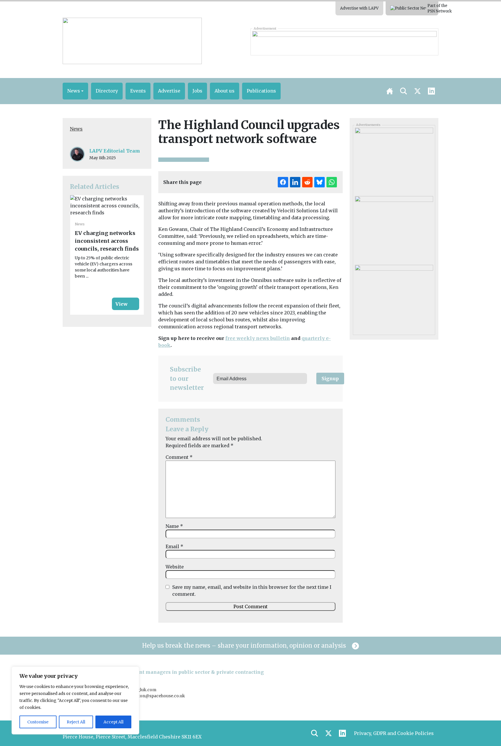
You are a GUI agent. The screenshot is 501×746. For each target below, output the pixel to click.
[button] (75, 91)
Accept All (114, 722)
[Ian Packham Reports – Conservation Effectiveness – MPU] (394, 297)
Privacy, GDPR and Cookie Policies (394, 733)
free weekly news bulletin (257, 338)
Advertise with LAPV (359, 8)
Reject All (76, 722)
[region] (75, 700)
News (76, 129)
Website (175, 567)
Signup (330, 378)
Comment (179, 457)
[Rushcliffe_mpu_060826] (394, 228)
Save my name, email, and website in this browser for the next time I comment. (251, 590)
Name (174, 526)
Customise (37, 722)
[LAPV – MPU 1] (394, 160)
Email (174, 546)
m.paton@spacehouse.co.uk (156, 695)
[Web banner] (344, 42)
